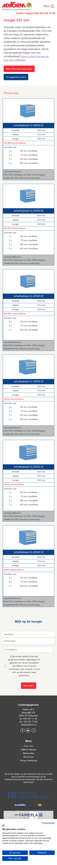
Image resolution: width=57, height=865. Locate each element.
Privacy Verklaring (28, 760)
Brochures (28, 757)
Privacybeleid (48, 823)
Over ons (28, 746)
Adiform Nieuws (28, 749)
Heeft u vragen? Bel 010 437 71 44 (35, 13)
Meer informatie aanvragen (19, 69)
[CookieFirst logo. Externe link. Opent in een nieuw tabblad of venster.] (3, 825)
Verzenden (28, 685)
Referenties (28, 753)
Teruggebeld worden (16, 77)
